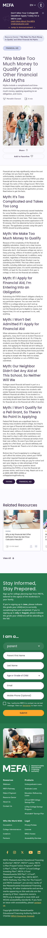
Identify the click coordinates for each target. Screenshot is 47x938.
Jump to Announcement (22, 27)
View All (7, 558)
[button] (33, 5)
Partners (6, 838)
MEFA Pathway (9, 789)
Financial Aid (12, 48)
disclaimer (27, 705)
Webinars (6, 784)
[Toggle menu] (41, 5)
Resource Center (11, 37)
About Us (6, 802)
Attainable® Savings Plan (34, 814)
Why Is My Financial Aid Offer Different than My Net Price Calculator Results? (18, 537)
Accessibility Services (33, 838)
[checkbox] (23, 704)
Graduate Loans (31, 789)
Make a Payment (9, 793)
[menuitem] (12, 784)
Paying (9, 482)
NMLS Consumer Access (22, 916)
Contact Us (7, 806)
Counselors (7, 825)
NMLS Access (30, 834)
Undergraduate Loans (33, 784)
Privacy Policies (31, 825)
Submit (23, 712)
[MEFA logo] (8, 5)
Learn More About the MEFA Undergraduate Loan (23, 22)
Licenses (28, 829)
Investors (6, 834)
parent (12, 646)
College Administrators (12, 829)
